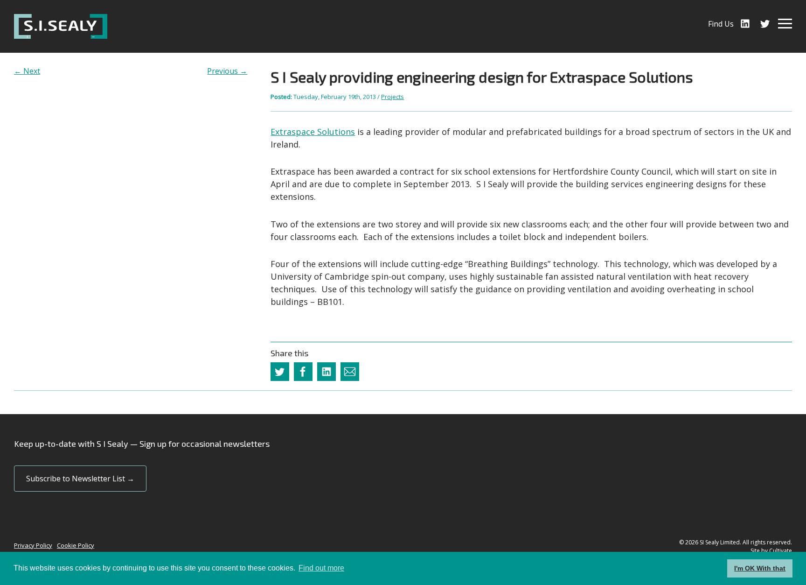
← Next (27, 71)
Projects (392, 96)
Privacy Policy (33, 545)
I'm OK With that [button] (759, 568)
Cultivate (780, 551)
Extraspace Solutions (313, 131)
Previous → (227, 71)
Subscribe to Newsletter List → (80, 478)
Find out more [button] (321, 568)
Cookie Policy (75, 545)
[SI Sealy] (60, 26)
